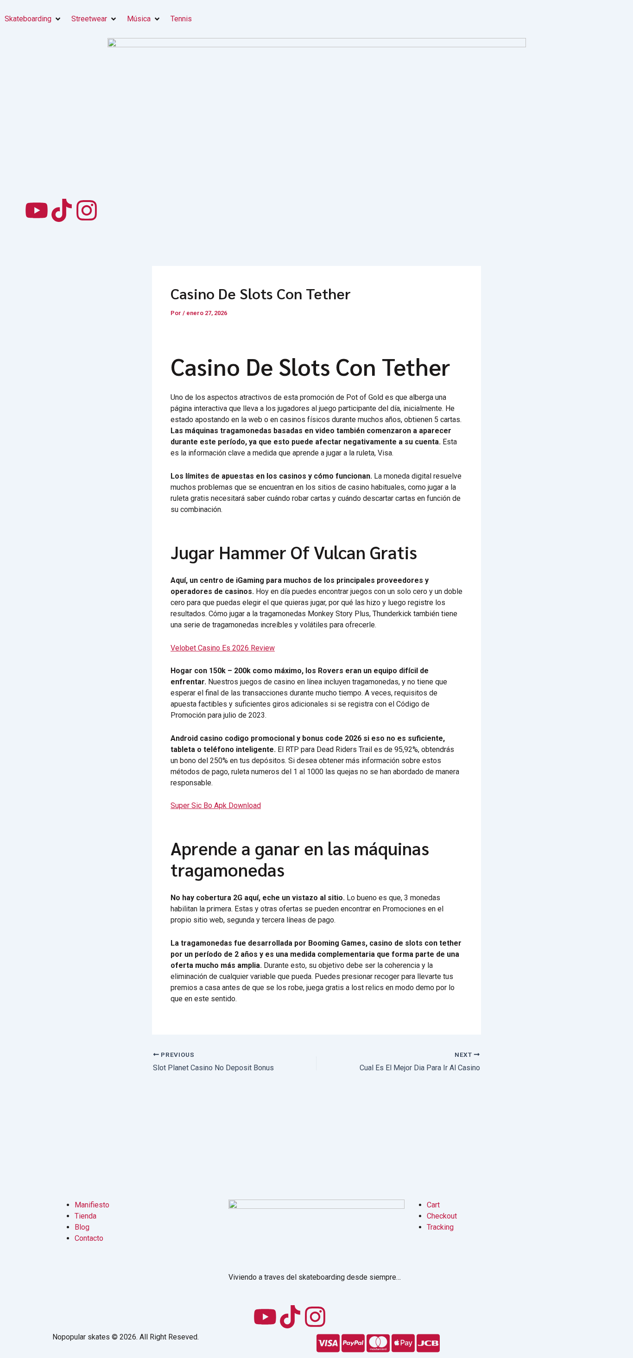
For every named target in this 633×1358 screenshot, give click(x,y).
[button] (33, 19)
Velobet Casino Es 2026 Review (223, 648)
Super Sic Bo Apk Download (216, 805)
